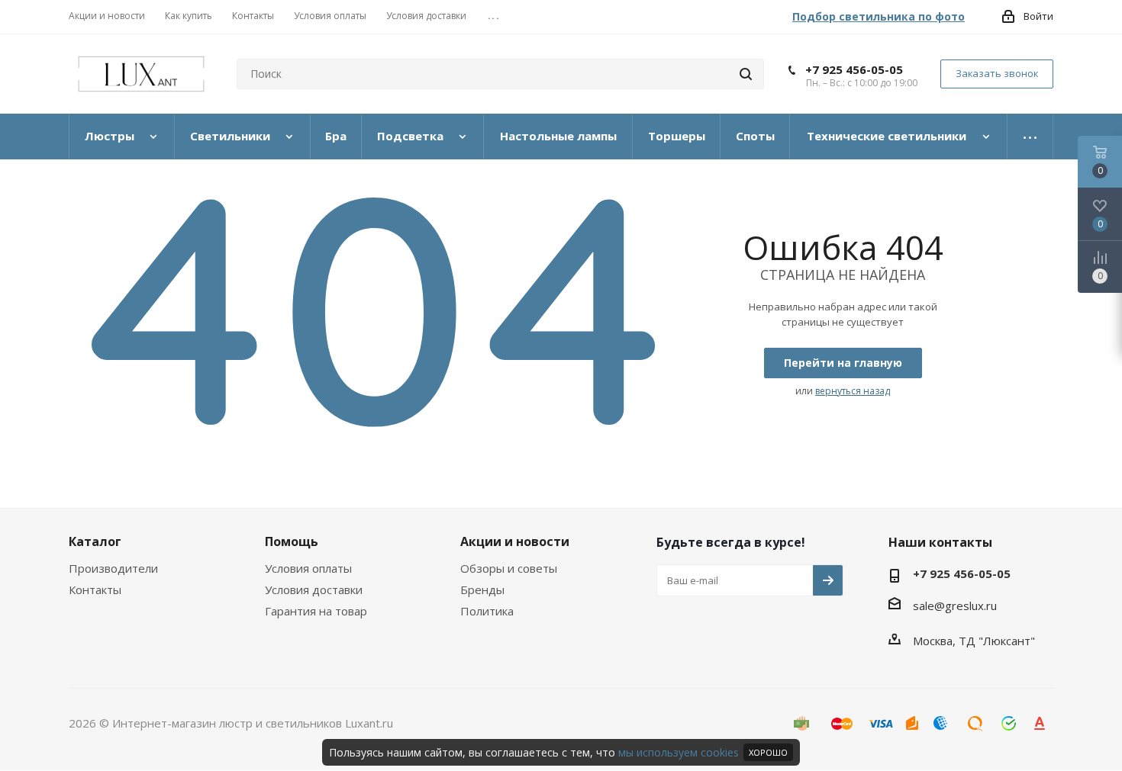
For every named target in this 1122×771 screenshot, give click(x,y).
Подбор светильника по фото (878, 16)
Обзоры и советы (508, 568)
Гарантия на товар (316, 610)
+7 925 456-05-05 (854, 69)
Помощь (291, 541)
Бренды (482, 589)
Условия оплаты (308, 568)
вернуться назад (852, 390)
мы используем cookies (678, 752)
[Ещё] (1030, 136)
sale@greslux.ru (955, 605)
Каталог (95, 541)
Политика (487, 610)
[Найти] (745, 74)
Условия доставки (314, 589)
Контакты (95, 589)
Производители (113, 568)
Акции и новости (514, 541)
